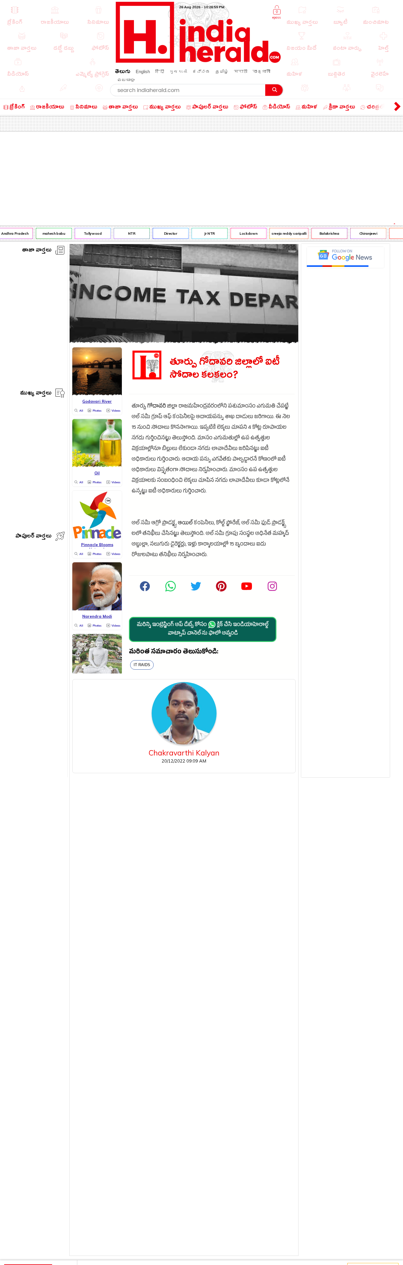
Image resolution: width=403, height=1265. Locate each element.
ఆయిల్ (185, 524)
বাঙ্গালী (261, 71)
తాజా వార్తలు (37, 251)
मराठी (240, 71)
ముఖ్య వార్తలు (36, 394)
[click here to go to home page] (198, 61)
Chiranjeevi (364, 233)
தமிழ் (222, 71)
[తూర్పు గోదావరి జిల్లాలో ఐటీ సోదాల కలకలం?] (184, 341)
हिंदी (159, 71)
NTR (127, 233)
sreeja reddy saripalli (284, 233)
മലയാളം (126, 79)
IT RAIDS (142, 665)
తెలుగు (122, 72)
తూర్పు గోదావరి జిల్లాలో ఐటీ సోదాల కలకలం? (225, 368)
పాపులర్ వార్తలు (33, 537)
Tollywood (88, 233)
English (143, 71)
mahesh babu (49, 233)
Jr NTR (205, 233)
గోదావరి (156, 407)
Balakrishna (325, 233)
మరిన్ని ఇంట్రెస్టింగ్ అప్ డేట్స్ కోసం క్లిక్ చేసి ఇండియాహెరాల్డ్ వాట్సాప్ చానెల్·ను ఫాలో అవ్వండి (202, 629)
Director (166, 233)
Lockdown (244, 233)
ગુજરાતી (178, 71)
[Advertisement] (201, 175)
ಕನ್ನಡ (201, 71)
